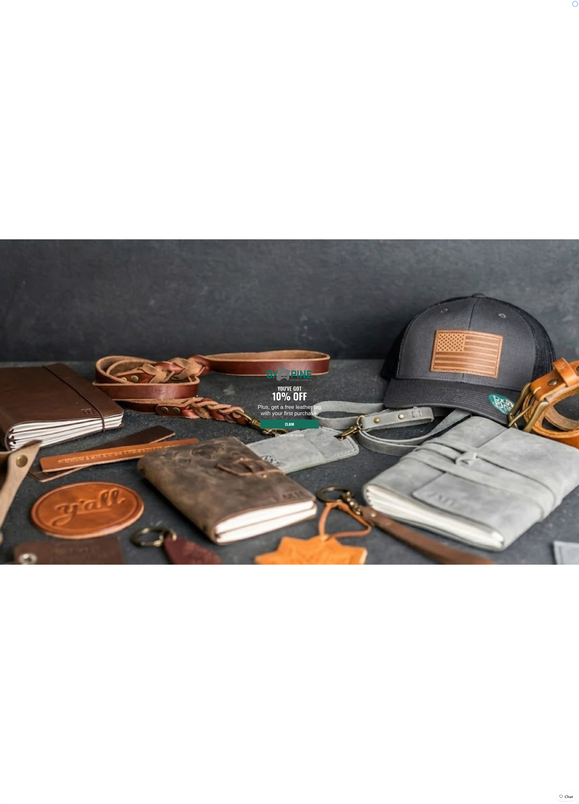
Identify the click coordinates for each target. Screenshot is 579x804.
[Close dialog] (575, 3)
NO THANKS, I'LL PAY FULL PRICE (289, 435)
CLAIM (289, 424)
